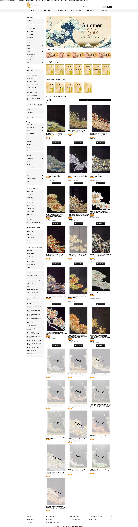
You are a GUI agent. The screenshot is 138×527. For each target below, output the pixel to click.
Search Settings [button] (84, 100)
